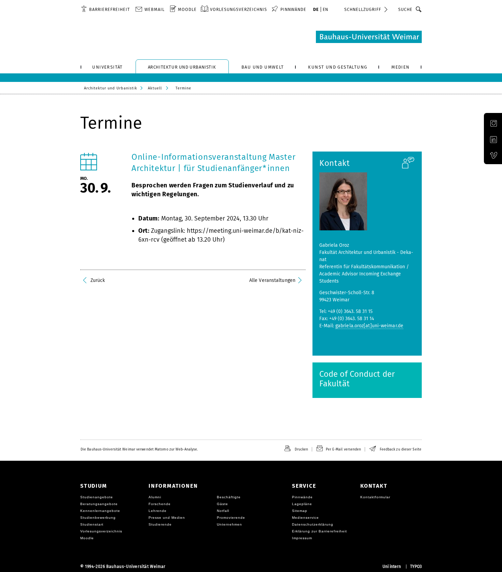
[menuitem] (105, 9)
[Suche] (419, 9)
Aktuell (155, 88)
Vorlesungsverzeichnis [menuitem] (238, 9)
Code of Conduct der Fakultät (357, 378)
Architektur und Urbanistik (110, 88)
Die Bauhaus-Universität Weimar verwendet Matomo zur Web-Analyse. (139, 449)
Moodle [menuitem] (187, 9)
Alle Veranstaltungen (272, 280)
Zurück (97, 280)
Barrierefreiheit (109, 9)
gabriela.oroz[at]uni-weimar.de (369, 326)
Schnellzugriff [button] (362, 9)
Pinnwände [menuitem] (293, 9)
